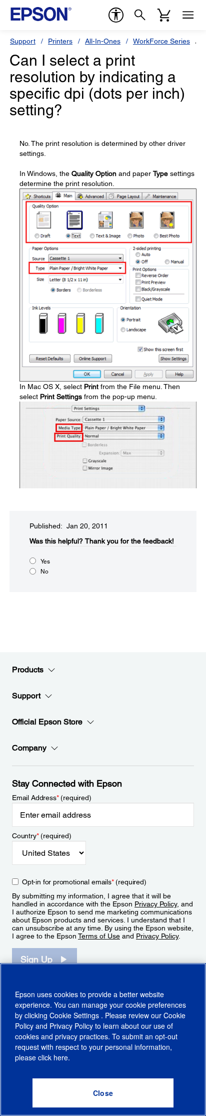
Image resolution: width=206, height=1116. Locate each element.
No (44, 571)
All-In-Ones (102, 41)
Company (29, 748)
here (61, 1057)
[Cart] (164, 15)
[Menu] (188, 15)
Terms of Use (99, 936)
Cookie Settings (75, 1015)
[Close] (103, 1092)
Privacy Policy (155, 904)
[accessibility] (116, 15)
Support (23, 41)
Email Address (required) (52, 798)
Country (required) (42, 836)
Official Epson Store (47, 721)
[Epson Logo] (41, 14)
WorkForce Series (161, 41)
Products (28, 669)
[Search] (140, 15)
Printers (60, 41)
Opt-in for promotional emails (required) (84, 882)
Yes (45, 561)
